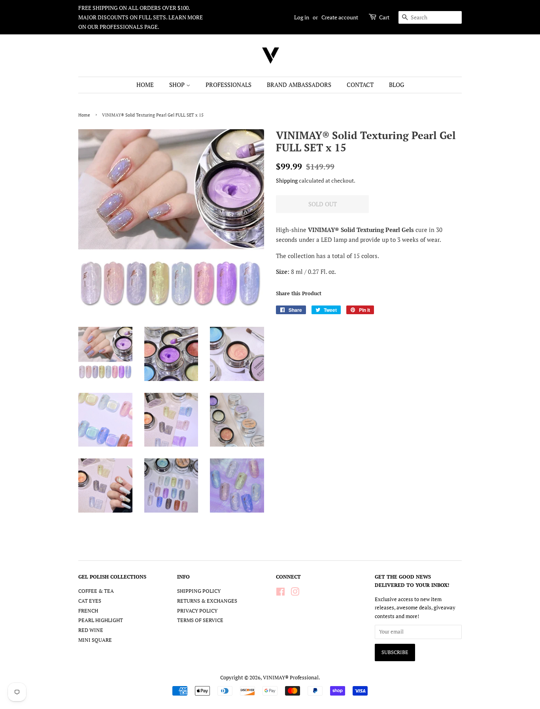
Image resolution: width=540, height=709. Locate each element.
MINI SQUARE (95, 640)
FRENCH (88, 610)
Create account (339, 17)
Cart (384, 17)
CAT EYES (89, 601)
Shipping (287, 180)
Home (84, 115)
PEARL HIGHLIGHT (100, 620)
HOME (145, 85)
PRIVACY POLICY (197, 610)
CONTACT (360, 85)
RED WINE (90, 630)
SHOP (177, 85)
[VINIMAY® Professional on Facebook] (280, 593)
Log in (301, 17)
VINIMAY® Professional (291, 677)
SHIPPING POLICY (199, 591)
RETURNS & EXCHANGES (207, 601)
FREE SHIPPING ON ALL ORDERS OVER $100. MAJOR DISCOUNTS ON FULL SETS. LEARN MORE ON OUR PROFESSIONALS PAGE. (140, 17)
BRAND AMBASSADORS (299, 85)
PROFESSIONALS (228, 85)
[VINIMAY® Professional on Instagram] (295, 593)
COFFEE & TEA (96, 591)
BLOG (396, 85)
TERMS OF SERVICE (200, 620)
